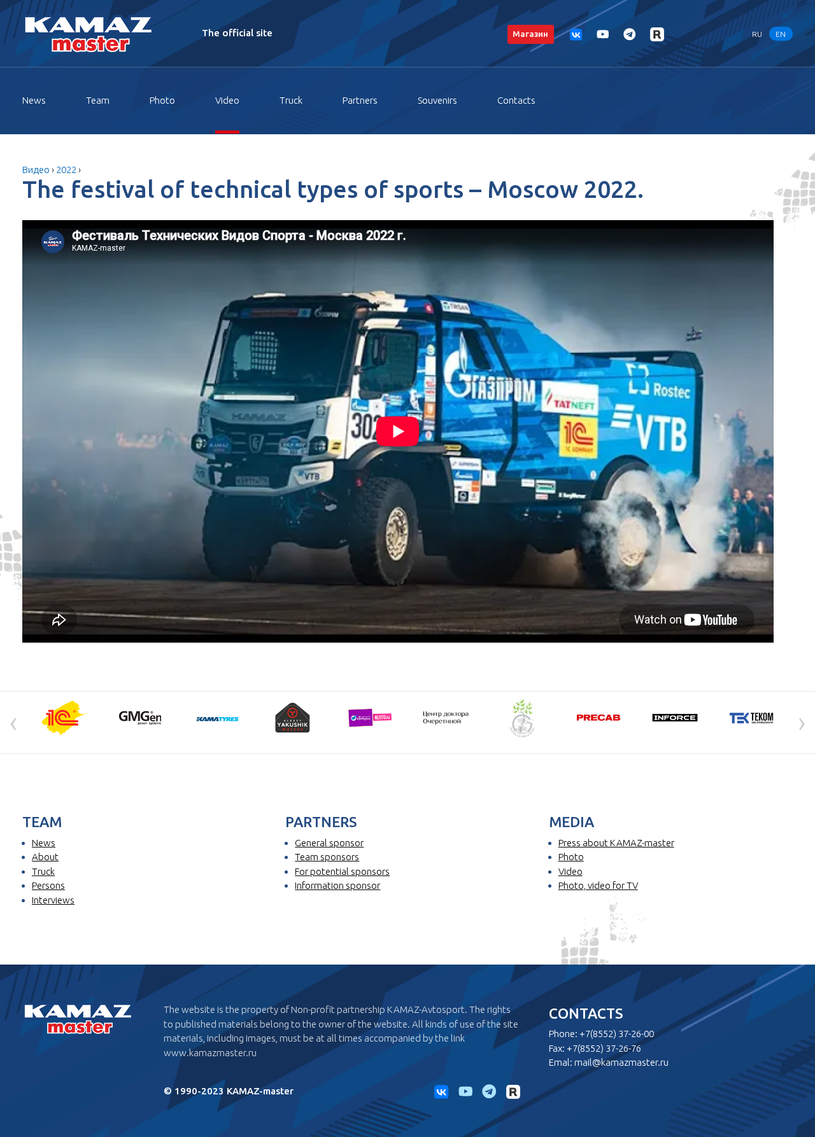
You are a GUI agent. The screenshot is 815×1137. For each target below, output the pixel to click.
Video (227, 100)
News (34, 100)
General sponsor (329, 842)
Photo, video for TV (598, 885)
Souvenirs (437, 100)
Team (98, 100)
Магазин (530, 33)
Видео (36, 169)
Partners (360, 100)
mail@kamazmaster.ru (621, 1062)
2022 (66, 169)
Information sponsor (337, 885)
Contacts (516, 100)
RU (757, 33)
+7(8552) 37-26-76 (604, 1048)
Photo (162, 100)
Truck (291, 100)
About (45, 856)
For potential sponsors (342, 871)
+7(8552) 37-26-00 (616, 1033)
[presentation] (13, 721)
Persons (48, 885)
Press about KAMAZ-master (616, 842)
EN (781, 33)
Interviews (53, 900)
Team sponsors (327, 856)
